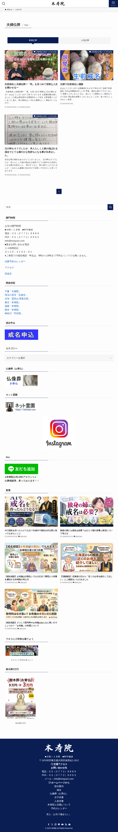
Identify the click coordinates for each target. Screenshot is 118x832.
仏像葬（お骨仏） (59, 793)
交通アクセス (60, 764)
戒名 (59, 790)
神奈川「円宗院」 (14, 313)
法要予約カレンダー (15, 261)
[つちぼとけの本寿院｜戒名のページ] (58, 3)
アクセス (9, 267)
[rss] (66, 824)
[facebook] (48, 824)
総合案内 (59, 786)
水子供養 (59, 797)
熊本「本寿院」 (13, 310)
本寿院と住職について (59, 804)
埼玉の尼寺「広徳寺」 (16, 295)
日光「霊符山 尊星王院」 (18, 298)
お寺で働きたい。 (62, 814)
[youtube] (62, 824)
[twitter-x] (52, 824)
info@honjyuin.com (64, 779)
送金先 (8, 273)
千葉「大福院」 (13, 291)
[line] (59, 824)
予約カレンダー (59, 808)
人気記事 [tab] (85, 40)
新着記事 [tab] (33, 40)
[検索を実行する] (110, 207)
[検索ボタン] (3, 3)
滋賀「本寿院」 (13, 306)
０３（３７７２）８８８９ (62, 771)
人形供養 (59, 801)
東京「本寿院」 (13, 302)
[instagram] (55, 824)
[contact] (69, 824)
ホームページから (60, 782)
